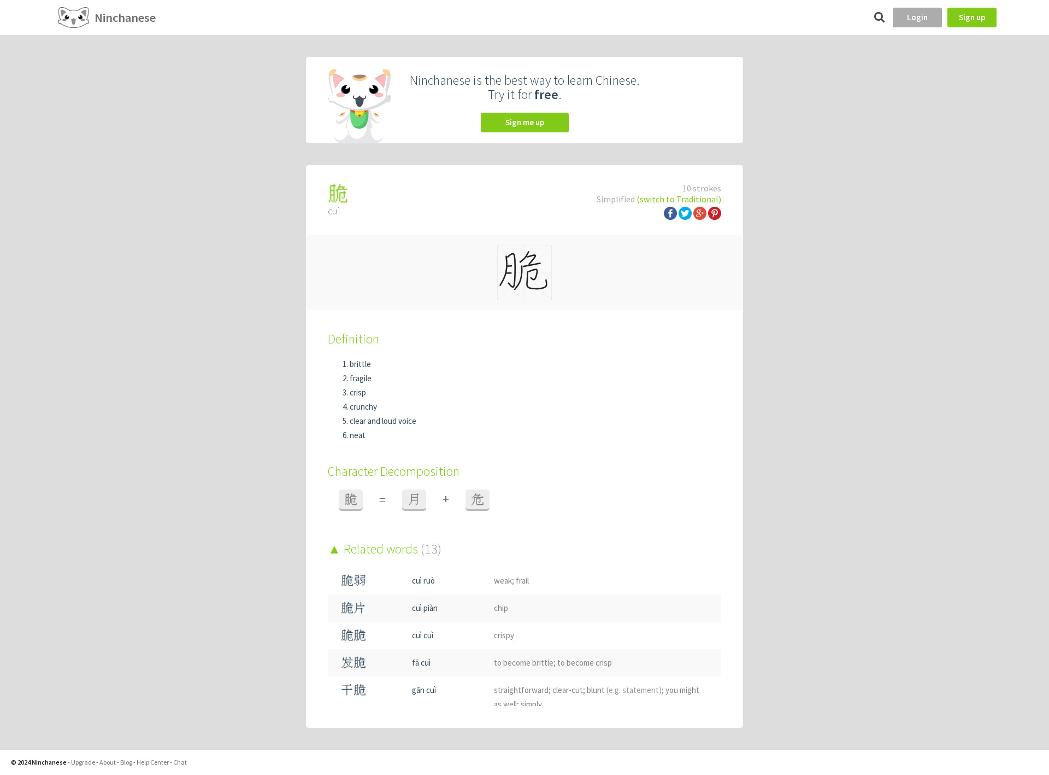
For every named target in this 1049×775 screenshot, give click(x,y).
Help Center (153, 762)
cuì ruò (423, 580)
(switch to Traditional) (679, 199)
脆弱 (353, 580)
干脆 (353, 690)
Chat (180, 762)
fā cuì (421, 662)
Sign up (972, 17)
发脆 (353, 662)
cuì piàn (425, 608)
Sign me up (524, 122)
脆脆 (353, 635)
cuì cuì (422, 635)
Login (917, 17)
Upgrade (83, 762)
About (107, 762)
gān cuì (424, 690)
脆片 (353, 608)
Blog (126, 762)
